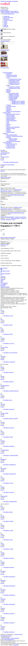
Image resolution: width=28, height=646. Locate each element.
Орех (2, 281)
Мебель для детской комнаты (13, 111)
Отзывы (5, 22)
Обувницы (9, 108)
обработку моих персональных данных (11, 190)
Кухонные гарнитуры (11, 143)
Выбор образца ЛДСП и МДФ (8, 237)
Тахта (7, 123)
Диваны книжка (10, 119)
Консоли (8, 107)
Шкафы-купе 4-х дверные (18, 103)
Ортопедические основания (13, 141)
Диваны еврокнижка (11, 120)
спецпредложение (5, 41)
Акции (5, 24)
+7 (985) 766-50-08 (14, 12)
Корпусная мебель (7, 72)
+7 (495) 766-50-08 (5, 12)
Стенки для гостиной (11, 75)
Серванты (8, 105)
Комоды (8, 89)
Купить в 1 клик (5, 244)
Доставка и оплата (7, 20)
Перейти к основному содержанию (9, 1)
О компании (6, 16)
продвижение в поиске (6, 635)
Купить (2, 159)
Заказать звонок (4, 9)
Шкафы (8, 92)
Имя (2, 201)
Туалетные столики (14, 84)
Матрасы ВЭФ (12, 140)
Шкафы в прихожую (14, 95)
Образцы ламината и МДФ (7, 238)
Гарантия (3, 276)
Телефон (3, 185)
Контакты (5, 26)
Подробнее (10, 162)
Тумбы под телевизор (14, 86)
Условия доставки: (5, 287)
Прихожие (8, 73)
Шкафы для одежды (14, 94)
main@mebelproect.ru (9, 13)
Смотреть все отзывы (6, 177)
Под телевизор (4, 283)
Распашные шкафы (14, 93)
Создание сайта (18, 634)
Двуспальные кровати (11, 134)
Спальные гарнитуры (11, 76)
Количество (4, 241)
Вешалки (8, 110)
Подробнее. (16, 644)
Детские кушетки (10, 116)
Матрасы (8, 137)
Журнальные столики (14, 80)
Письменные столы (14, 81)
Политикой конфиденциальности (16, 194)
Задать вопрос (4, 268)
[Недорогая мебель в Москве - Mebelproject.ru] (12, 6)
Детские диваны (10, 115)
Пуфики (8, 129)
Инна (2, 167)
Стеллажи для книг (11, 106)
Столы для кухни (10, 145)
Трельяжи (8, 90)
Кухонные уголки (10, 147)
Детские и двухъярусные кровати (14, 136)
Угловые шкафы (13, 98)
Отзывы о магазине (5, 273)
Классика (3, 285)
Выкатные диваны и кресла (13, 114)
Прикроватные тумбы (14, 88)
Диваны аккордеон (11, 118)
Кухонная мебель (7, 142)
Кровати (5, 133)
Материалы (6, 18)
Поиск (2, 42)
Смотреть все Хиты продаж (7, 164)
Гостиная (3, 279)
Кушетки (8, 124)
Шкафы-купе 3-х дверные (18, 102)
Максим (3, 171)
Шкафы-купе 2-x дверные (18, 101)
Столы (8, 77)
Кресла (8, 125)
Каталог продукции (8, 17)
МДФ (2, 280)
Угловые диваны (10, 132)
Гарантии (5, 25)
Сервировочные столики (15, 79)
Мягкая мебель (7, 112)
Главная (2, 217)
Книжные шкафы (13, 97)
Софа (7, 121)
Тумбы (8, 85)
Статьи (5, 21)
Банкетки (8, 131)
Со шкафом (3, 284)
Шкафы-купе (12, 99)
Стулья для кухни (10, 146)
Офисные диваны (10, 128)
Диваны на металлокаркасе (13, 127)
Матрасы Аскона (13, 138)
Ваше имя (3, 181)
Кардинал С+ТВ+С (11, 219)
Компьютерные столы (14, 83)
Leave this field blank (6, 196)
